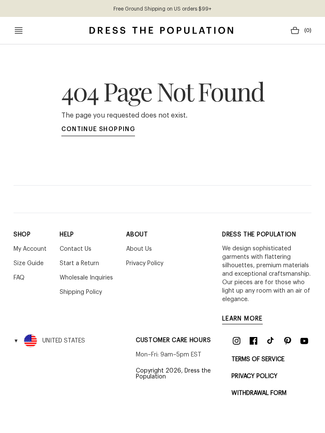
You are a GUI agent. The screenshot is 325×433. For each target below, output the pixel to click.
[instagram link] (236, 341)
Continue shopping (98, 129)
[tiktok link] (270, 341)
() (307, 30)
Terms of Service (257, 359)
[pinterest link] (287, 341)
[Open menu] (19, 30)
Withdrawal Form (258, 393)
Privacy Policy (254, 376)
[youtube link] (304, 341)
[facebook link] (253, 341)
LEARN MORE (242, 319)
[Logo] (161, 30)
